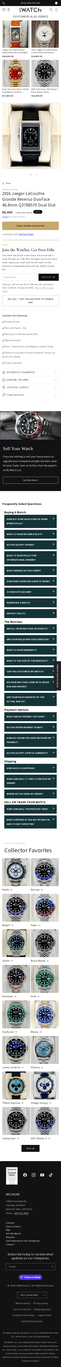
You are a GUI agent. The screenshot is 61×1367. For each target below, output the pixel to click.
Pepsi (34, 925)
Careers (10, 1244)
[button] (56, 10)
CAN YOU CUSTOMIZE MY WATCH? (25, 671)
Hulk (33, 996)
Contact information (24, 1315)
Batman (35, 889)
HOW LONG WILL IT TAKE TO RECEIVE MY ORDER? (29, 781)
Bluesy (34, 1032)
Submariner (9, 1138)
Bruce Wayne (38, 960)
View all (31, 1148)
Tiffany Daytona (11, 1103)
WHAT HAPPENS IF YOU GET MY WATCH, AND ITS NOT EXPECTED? (28, 822)
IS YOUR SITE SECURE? (19, 591)
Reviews (10, 1237)
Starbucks (8, 1032)
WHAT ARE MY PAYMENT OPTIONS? (26, 716)
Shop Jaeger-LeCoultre (30, 225)
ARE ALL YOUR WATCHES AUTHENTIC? (27, 628)
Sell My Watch (30, 480)
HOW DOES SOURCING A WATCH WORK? (28, 581)
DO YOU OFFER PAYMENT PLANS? (25, 727)
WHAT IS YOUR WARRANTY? (22, 650)
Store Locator (13, 1226)
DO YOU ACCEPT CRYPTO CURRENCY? (27, 753)
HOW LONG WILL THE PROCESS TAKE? (27, 809)
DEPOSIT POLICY (16, 613)
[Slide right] (37, 174)
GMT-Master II (39, 1138)
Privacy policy (40, 1303)
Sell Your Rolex (26, 234)
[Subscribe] (51, 1266)
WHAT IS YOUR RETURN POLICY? (24, 534)
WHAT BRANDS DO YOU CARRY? (24, 570)
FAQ (8, 1230)
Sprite (6, 960)
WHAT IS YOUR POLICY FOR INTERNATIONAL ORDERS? (22, 557)
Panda (5, 889)
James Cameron (11, 1067)
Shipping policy (42, 1309)
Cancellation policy (31, 1321)
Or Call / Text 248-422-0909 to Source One (30, 301)
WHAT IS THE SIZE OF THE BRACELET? (27, 660)
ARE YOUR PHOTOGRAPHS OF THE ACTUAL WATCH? (25, 699)
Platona (35, 1067)
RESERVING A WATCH (18, 602)
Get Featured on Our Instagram (23, 1240)
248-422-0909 (21, 1213)
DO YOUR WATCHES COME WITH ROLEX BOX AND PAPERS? (28, 684)
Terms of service (22, 1309)
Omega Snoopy (39, 1103)
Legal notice (44, 1315)
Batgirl (6, 925)
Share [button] (8, 183)
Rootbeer (7, 996)
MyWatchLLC (24, 1285)
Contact (10, 1222)
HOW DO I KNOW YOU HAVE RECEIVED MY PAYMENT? (29, 740)
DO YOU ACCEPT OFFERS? (21, 544)
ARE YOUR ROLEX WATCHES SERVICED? (28, 639)
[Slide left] (24, 174)
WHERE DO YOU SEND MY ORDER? (25, 793)
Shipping (5, 217)
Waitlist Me (48, 277)
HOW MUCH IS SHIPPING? (21, 768)
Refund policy (23, 1303)
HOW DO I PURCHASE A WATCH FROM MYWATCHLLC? (27, 521)
